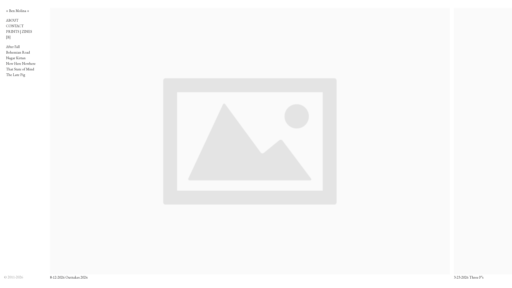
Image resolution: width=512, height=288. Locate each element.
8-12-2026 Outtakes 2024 (69, 277)
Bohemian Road (18, 52)
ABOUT (12, 20)
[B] (8, 37)
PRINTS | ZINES (19, 31)
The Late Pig (15, 74)
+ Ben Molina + (17, 10)
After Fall (13, 46)
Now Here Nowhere (21, 63)
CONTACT (15, 26)
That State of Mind (20, 69)
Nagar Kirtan (16, 58)
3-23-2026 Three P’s (468, 277)
